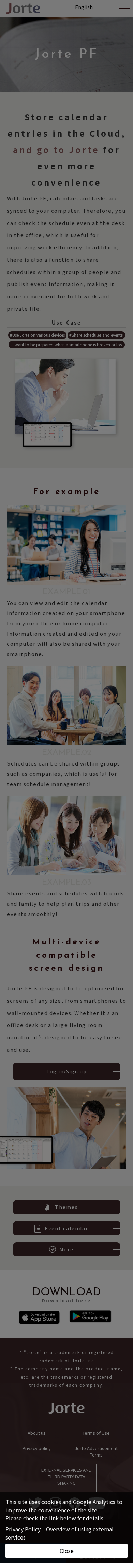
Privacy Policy (23, 1529)
